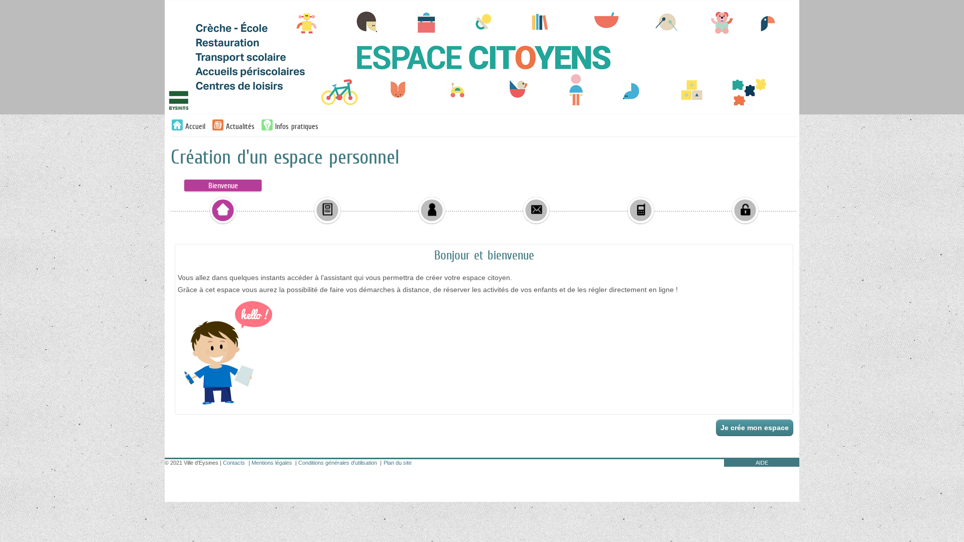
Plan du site (398, 463)
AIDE (762, 463)
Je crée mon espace (754, 428)
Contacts (234, 463)
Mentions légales (272, 463)
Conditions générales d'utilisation (337, 463)
